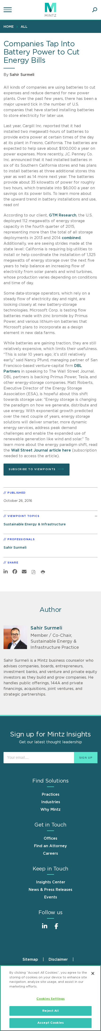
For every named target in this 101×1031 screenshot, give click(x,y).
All (24, 26)
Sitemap (30, 959)
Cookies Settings (50, 998)
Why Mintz (50, 809)
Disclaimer (58, 959)
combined (71, 238)
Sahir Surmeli (22, 75)
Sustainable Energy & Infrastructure (35, 524)
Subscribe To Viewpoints (32, 469)
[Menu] (8, 10)
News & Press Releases (50, 890)
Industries (50, 802)
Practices (50, 794)
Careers (50, 853)
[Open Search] (94, 10)
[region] (50, 998)
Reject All (50, 1010)
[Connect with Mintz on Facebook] (56, 928)
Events (50, 897)
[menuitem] (10, 26)
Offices (50, 838)
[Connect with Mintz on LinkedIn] (44, 928)
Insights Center (50, 882)
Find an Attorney (50, 846)
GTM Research (62, 215)
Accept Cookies (50, 1022)
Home (9, 26)
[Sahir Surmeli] (15, 637)
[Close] (93, 973)
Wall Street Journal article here (41, 450)
